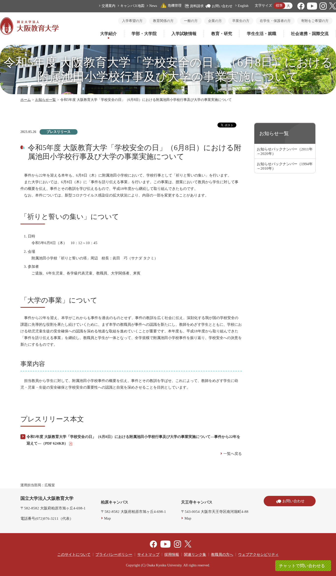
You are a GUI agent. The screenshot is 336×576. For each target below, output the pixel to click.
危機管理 (175, 5)
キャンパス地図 (132, 6)
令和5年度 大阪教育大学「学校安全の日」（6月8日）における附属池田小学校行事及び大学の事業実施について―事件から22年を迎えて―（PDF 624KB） (133, 440)
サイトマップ (148, 555)
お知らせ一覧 (45, 100)
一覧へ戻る (232, 454)
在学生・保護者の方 (275, 21)
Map (107, 518)
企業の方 (215, 21)
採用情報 (171, 555)
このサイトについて (74, 555)
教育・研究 (221, 33)
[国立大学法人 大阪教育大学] (29, 34)
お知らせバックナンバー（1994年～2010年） (285, 166)
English (243, 6)
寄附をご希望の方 (315, 21)
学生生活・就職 (261, 33)
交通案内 (108, 6)
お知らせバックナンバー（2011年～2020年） (285, 151)
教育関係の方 (163, 21)
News (153, 6)
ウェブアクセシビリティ (258, 555)
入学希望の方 (132, 21)
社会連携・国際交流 (310, 33)
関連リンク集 (195, 555)
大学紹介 (108, 33)
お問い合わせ (222, 6)
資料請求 (197, 6)
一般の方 (191, 21)
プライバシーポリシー (113, 555)
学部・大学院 (144, 33)
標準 (279, 5)
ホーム (25, 100)
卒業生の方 (240, 21)
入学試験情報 (184, 33)
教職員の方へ (222, 555)
